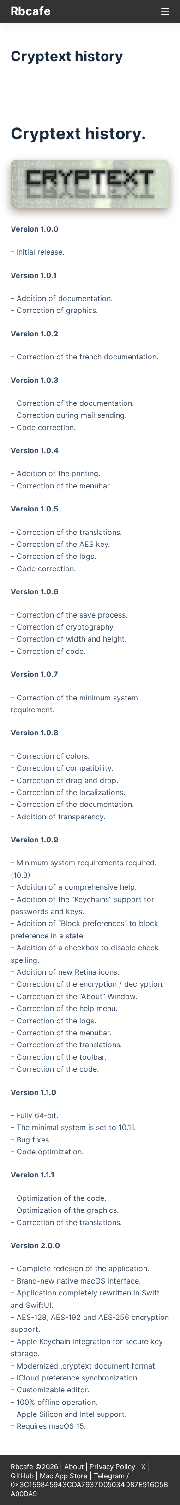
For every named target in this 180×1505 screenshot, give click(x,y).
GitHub (22, 1475)
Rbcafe (31, 11)
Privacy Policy (112, 1466)
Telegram (109, 1475)
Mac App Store (64, 1475)
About (74, 1466)
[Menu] (165, 11)
